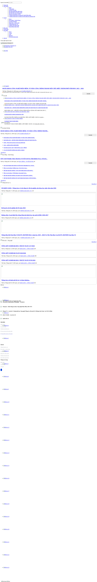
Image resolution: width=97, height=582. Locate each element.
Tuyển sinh (3, 364)
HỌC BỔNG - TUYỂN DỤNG (26, 161)
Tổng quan (3, 324)
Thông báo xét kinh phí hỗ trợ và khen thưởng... (15, 280)
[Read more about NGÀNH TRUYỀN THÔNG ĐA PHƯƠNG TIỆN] (16, 111)
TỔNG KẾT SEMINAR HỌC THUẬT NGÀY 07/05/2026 (18, 260)
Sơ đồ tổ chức (3, 326)
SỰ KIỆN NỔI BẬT (26, 91)
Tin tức (2, 344)
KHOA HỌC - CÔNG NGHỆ (27, 248)
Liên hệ (2, 366)
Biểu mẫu (3, 362)
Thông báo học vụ (4, 347)
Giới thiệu (3, 322)
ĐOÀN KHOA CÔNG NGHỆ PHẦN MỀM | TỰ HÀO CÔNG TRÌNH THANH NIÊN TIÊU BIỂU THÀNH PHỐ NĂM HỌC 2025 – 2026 (43, 88)
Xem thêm (88, 93)
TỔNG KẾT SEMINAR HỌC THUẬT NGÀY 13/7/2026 (18, 246)
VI (12, 43)
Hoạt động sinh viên (5, 357)
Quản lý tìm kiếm (4, 2)
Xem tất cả (94, 184)
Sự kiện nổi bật (4, 351)
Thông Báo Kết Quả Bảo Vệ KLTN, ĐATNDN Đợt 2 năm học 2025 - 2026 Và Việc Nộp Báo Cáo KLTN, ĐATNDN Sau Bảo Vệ (38, 235)
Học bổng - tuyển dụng (5, 349)
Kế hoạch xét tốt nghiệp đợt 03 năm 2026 (13, 208)
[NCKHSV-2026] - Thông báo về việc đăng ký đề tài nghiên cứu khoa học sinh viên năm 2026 (28, 188)
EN (11, 47)
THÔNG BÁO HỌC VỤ (26, 190)
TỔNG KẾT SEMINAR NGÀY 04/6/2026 (13, 253)
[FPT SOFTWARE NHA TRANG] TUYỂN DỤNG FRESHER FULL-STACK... (24, 159)
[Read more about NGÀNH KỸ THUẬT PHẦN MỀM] (13, 118)
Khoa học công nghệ (5, 353)
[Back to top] (1, 370)
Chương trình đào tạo (5, 328)
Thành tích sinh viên (5, 355)
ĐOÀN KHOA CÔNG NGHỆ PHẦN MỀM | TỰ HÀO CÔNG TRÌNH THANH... (24, 131)
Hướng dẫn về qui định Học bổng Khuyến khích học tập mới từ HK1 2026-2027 (24, 215)
